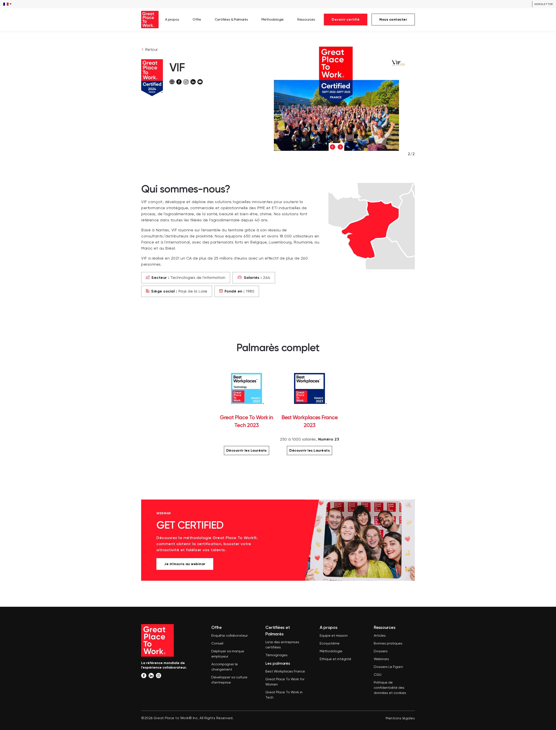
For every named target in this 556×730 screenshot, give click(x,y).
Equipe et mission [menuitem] (334, 636)
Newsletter (543, 4)
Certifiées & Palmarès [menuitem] (231, 19)
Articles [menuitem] (380, 636)
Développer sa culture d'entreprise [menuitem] (229, 680)
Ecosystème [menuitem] (329, 643)
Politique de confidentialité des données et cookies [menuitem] (390, 688)
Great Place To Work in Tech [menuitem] (284, 695)
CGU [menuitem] (377, 675)
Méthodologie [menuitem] (272, 19)
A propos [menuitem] (172, 19)
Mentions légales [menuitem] (400, 718)
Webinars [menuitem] (381, 659)
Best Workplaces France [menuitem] (285, 671)
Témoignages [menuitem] (276, 655)
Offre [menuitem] (197, 19)
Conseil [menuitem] (217, 643)
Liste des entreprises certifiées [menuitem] (282, 645)
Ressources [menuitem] (306, 19)
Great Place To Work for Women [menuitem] (284, 682)
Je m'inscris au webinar (184, 564)
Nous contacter (393, 19)
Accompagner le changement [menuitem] (224, 667)
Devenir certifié (345, 19)
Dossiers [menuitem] (381, 651)
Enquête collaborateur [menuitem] (229, 636)
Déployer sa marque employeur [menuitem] (227, 654)
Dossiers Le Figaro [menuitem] (388, 667)
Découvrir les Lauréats (246, 450)
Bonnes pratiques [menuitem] (388, 643)
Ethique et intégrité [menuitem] (335, 659)
